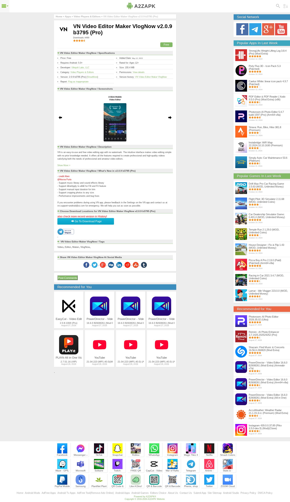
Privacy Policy (248, 492)
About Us (173, 492)
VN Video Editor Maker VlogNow (151, 77)
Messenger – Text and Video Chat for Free (80, 458)
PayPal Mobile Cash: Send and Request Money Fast (62, 491)
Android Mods (32, 492)
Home (20, 492)
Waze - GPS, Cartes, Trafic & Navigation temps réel (62, 475)
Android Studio (231, 492)
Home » (60, 16)
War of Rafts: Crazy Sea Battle (172, 473)
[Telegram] (255, 29)
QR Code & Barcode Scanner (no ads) (117, 491)
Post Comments (67, 278)
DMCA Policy (265, 492)
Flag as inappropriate (78, 81)
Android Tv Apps (66, 492)
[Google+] (268, 29)
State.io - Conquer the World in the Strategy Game (228, 475)
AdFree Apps (49, 492)
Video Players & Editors (82, 72)
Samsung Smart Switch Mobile (81, 489)
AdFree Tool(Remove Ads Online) (95, 492)
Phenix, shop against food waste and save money (191, 491)
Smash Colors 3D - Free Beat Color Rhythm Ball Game (228, 459)
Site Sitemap (215, 492)
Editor (68, 247)
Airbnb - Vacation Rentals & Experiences (209, 475)
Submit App (200, 492)
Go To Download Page (88, 221)
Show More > (63, 165)
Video (60, 247)
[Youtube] (281, 29)
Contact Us (186, 492)
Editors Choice (158, 492)
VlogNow (85, 247)
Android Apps (122, 492)
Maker (75, 247)
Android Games (140, 492)
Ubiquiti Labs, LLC (80, 67)
